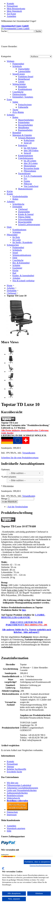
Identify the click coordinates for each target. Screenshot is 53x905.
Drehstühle (12, 290)
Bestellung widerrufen (17, 800)
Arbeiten (11, 288)
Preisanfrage (12, 6)
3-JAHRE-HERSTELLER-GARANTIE (23, 616)
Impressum (12, 814)
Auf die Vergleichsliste (18, 506)
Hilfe (9, 831)
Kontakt (10, 3)
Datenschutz (12, 812)
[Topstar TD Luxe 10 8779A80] (20, 336)
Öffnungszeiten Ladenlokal (19, 785)
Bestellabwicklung (15, 795)
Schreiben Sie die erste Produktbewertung (19, 457)
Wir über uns (12, 783)
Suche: (4, 31)
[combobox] (25, 473)
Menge (4, 498)
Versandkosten (28, 453)
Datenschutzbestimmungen (40, 866)
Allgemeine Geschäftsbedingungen (22, 788)
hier (24, 610)
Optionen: (5, 469)
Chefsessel (11, 293)
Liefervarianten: (8, 477)
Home (9, 285)
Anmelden (11, 826)
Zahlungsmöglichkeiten (17, 793)
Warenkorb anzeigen (16, 828)
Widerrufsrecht (13, 798)
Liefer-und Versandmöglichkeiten (22, 790)
